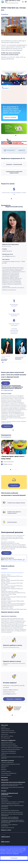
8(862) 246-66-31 (5, 841)
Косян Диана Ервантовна (4, 359)
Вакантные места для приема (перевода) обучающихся (12, 814)
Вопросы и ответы (6, 830)
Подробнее (4, 14)
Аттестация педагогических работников (11, 747)
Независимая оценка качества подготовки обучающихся (12, 788)
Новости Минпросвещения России (10, 749)
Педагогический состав (7, 730)
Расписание (4, 777)
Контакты (3, 791)
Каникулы (3, 769)
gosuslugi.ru (4, 539)
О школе (3, 727)
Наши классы (4, 734)
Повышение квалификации (8, 751)
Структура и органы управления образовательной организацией (9, 817)
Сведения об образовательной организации (9, 794)
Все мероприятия (6, 437)
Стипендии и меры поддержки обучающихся (9, 825)
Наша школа (4, 725)
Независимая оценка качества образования (13, 782)
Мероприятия (5, 766)
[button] (23, 2)
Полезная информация (7, 762)
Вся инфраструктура (7, 390)
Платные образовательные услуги (10, 803)
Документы (4, 798)
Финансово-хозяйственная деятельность (12, 812)
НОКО (5, 383)
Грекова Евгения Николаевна (19, 358)
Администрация (5, 728)
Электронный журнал (7, 742)
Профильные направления (8, 732)
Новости (3, 767)
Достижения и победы (7, 736)
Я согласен (14, 858)
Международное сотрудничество (10, 810)
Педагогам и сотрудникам (8, 740)
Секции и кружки (6, 771)
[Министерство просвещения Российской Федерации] (14, 708)
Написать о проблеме (10, 117)
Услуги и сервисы (6, 775)
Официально (4, 780)
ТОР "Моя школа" (5, 738)
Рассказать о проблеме (14, 699)
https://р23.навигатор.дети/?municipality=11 (12, 572)
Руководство (4, 808)
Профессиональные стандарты (9, 745)
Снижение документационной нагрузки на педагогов (12, 757)
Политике (15, 853)
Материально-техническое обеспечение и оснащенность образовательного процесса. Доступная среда (12, 821)
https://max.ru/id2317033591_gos (14, 560)
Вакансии (3, 755)
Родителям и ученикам (7, 760)
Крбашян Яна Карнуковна (10, 244)
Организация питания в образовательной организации (12, 806)
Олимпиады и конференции (8, 773)
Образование (4, 800)
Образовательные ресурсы (8, 744)
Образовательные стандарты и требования (12, 801)
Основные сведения (6, 796)
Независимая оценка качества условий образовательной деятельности (11, 784)
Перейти (6, 553)
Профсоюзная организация (8, 753)
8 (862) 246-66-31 (5, 836)
